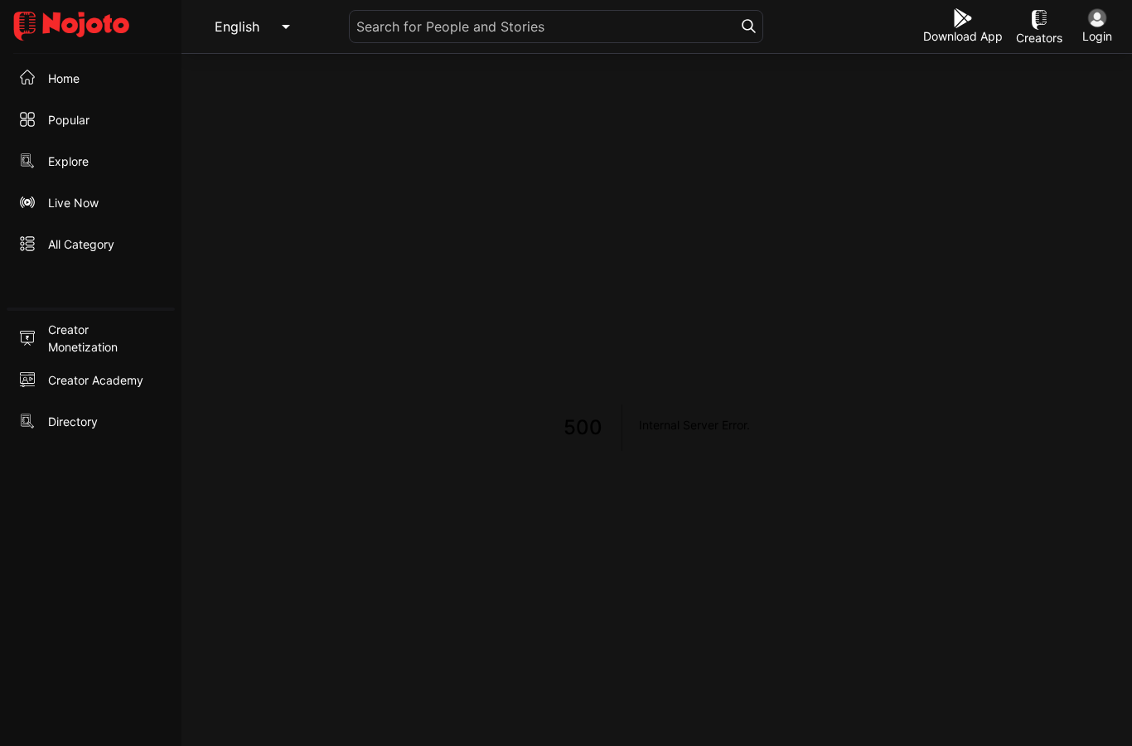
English (237, 26)
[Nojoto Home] (90, 27)
